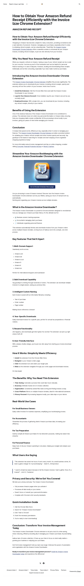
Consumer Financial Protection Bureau (29, 146)
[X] (40, 563)
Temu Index (34, 570)
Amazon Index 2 (11, 570)
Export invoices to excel (36, 573)
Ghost (79, 571)
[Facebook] (43, 563)
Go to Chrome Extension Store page (42, 187)
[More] (27, 4)
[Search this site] (79, 4)
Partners (63, 570)
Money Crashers (48, 146)
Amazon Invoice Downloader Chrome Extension (30, 82)
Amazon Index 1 (23, 570)
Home (5, 4)
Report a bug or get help (16, 4)
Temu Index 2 (44, 570)
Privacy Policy (54, 570)
